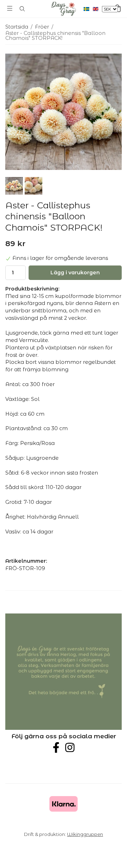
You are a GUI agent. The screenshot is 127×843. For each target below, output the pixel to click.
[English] (97, 9)
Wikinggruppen (85, 834)
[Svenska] (88, 9)
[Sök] (22, 9)
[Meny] (10, 8)
